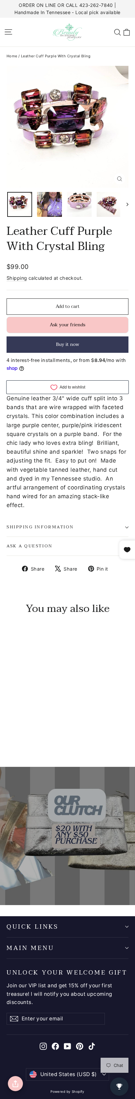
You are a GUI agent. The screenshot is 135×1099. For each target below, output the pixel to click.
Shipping (17, 278)
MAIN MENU (30, 948)
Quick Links (33, 926)
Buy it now (67, 344)
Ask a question (30, 546)
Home (12, 56)
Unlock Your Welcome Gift (67, 971)
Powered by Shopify (67, 1091)
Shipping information (40, 527)
